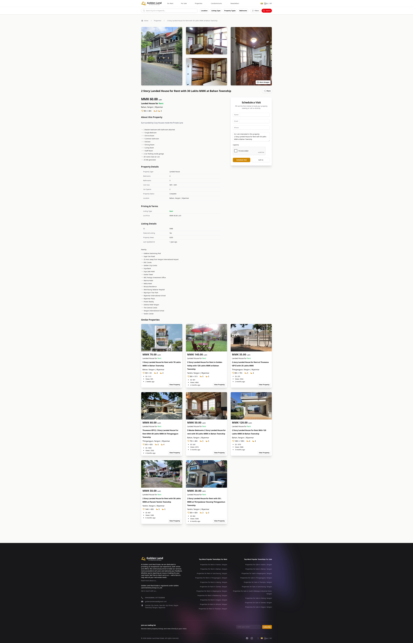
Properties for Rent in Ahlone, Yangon (213, 604)
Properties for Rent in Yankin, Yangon (213, 565)
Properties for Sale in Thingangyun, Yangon (256, 578)
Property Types (230, 11)
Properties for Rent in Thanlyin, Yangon (213, 609)
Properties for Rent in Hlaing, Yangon (213, 582)
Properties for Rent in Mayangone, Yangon (211, 591)
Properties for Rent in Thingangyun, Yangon (211, 578)
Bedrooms (243, 11)
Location (204, 11)
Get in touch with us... (149, 591)
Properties (198, 3)
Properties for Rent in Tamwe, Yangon (213, 587)
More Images (264, 82)
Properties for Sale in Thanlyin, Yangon (258, 582)
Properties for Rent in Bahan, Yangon (213, 569)
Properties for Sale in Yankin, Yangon (258, 565)
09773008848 (160, 598)
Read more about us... (149, 581)
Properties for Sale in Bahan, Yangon (258, 569)
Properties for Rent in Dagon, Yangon (213, 600)
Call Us (260, 160)
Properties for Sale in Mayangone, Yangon (257, 573)
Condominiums (216, 3)
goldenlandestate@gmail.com (156, 601)
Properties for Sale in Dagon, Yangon (258, 607)
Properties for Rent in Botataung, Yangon (212, 595)
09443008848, (150, 598)
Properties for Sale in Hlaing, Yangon (258, 598)
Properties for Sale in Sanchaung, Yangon (257, 587)
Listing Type (215, 11)
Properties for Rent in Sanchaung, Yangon (212, 573)
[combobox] (169, 11)
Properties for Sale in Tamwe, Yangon (258, 603)
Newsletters (234, 3)
